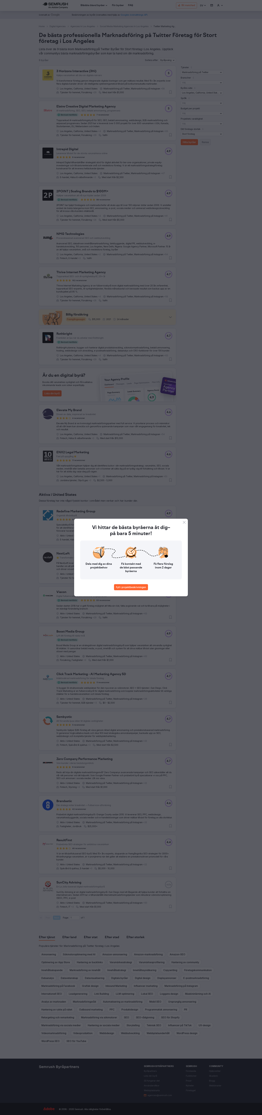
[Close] (184, 522)
